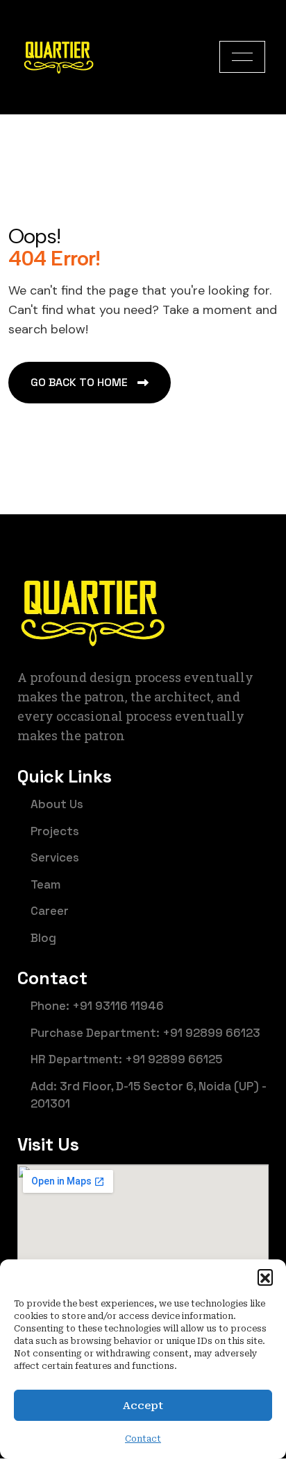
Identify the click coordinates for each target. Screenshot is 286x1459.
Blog (43, 937)
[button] (265, 1277)
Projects (55, 831)
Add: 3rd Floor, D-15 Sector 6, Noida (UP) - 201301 (149, 1095)
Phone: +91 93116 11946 (97, 1005)
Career (50, 910)
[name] (242, 57)
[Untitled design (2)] (58, 57)
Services (55, 857)
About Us (57, 804)
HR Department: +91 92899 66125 (126, 1059)
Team (45, 884)
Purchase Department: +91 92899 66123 (145, 1032)
